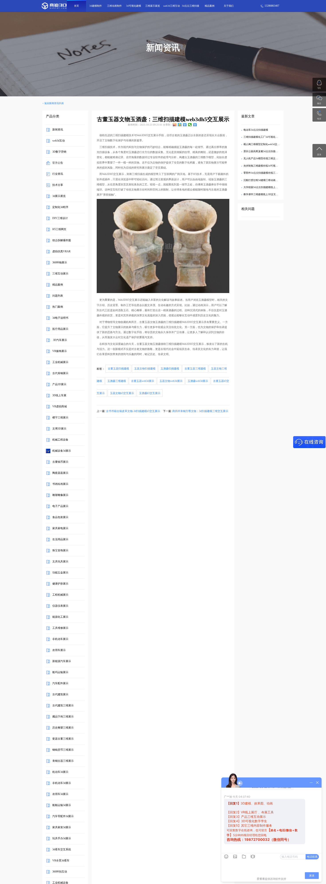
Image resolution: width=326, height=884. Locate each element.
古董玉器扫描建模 (118, 368)
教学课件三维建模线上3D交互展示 (262, 194)
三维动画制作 (114, 5)
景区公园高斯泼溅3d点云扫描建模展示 (264, 151)
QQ (319, 88)
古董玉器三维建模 (195, 368)
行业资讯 (57, 174)
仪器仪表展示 (60, 606)
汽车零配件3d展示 (63, 816)
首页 (76, 5)
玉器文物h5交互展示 (122, 393)
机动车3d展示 (60, 772)
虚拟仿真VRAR (61, 251)
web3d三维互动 (171, 5)
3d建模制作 (95, 5)
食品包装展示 (60, 517)
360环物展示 (59, 262)
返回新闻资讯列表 (54, 103)
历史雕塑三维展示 (63, 727)
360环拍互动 (59, 871)
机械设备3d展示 (61, 451)
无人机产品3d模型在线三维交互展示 (263, 158)
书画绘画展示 (60, 484)
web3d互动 (58, 140)
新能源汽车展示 (61, 661)
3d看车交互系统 (61, 849)
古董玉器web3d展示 (142, 381)
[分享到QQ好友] (185, 124)
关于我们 (229, 5)
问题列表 (57, 295)
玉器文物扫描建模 (144, 368)
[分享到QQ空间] (180, 124)
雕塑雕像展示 (60, 495)
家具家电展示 (60, 528)
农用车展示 (59, 650)
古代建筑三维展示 (63, 705)
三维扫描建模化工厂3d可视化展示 (262, 137)
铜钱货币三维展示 (63, 750)
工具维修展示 (60, 628)
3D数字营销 (59, 151)
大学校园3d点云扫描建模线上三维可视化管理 (268, 187)
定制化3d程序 (60, 207)
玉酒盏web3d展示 (198, 381)
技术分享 (57, 185)
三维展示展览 (152, 5)
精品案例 (209, 5)
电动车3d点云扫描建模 (256, 129)
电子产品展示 (60, 506)
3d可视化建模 (133, 5)
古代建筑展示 (60, 694)
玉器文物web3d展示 (171, 381)
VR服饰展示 (59, 351)
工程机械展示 (60, 594)
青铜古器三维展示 (63, 761)
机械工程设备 (60, 439)
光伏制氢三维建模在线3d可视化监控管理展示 (268, 165)
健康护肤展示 (60, 583)
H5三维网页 (59, 229)
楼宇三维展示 (60, 417)
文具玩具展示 (60, 561)
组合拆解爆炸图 (61, 240)
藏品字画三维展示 (63, 716)
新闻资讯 (57, 129)
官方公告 (57, 163)
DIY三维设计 (60, 218)
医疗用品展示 (60, 329)
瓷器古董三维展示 (63, 738)
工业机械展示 (60, 362)
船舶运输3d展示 (61, 805)
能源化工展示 (60, 617)
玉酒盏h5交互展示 (149, 393)
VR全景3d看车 (60, 860)
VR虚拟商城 (59, 406)
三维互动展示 (60, 273)
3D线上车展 (59, 395)
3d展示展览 (59, 196)
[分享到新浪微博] (175, 124)
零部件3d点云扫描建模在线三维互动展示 (266, 172)
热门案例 (57, 307)
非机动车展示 (60, 639)
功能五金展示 (60, 572)
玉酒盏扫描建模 (170, 368)
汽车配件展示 (60, 683)
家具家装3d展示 (61, 827)
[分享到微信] (190, 124)
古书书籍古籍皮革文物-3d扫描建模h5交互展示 (133, 411)
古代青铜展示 (60, 373)
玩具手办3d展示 (61, 838)
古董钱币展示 (60, 462)
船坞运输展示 (60, 672)
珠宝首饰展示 (60, 550)
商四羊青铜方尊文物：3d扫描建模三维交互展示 (200, 411)
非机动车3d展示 (61, 783)
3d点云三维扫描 (190, 5)
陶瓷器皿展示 (60, 473)
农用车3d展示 (60, 794)
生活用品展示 (60, 539)
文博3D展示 (59, 428)
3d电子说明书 (60, 318)
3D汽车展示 (59, 340)
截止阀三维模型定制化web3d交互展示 (264, 144)
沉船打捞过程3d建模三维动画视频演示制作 (267, 180)
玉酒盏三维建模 (116, 381)
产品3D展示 (59, 384)
